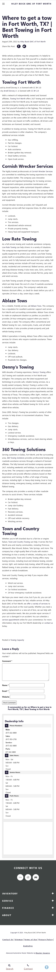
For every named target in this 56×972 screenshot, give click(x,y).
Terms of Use (30, 939)
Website (5, 697)
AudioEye (28, 946)
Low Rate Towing (9, 247)
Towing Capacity (17, 640)
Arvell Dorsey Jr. (10, 90)
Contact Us (7, 939)
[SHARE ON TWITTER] (24, 46)
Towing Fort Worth (17, 98)
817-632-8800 (11, 752)
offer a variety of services (37, 603)
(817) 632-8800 (11, 733)
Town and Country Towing (19, 541)
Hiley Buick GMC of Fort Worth (33, 41)
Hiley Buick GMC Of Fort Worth (35, 932)
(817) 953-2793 (11, 739)
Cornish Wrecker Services (42, 171)
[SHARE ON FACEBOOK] (19, 46)
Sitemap (19, 939)
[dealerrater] (28, 877)
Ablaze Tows (36, 306)
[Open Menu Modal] (3, 3)
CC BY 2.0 (35, 90)
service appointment (10, 619)
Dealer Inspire (43, 953)
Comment (7, 661)
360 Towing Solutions (16, 458)
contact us (48, 623)
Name (5, 685)
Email (5, 691)
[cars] (20, 877)
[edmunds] (36, 877)
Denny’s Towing (39, 372)
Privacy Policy (46, 939)
